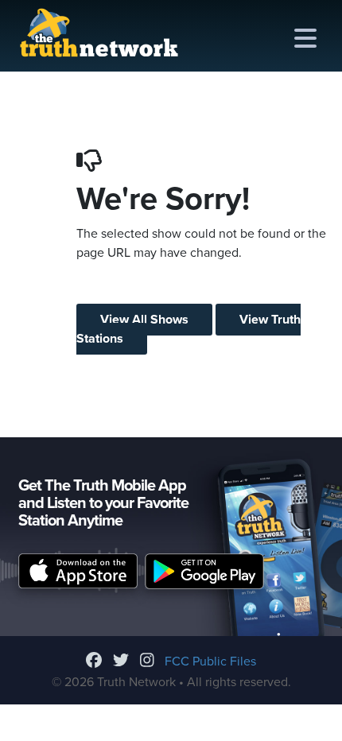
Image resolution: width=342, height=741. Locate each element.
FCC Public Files (210, 661)
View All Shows (144, 320)
